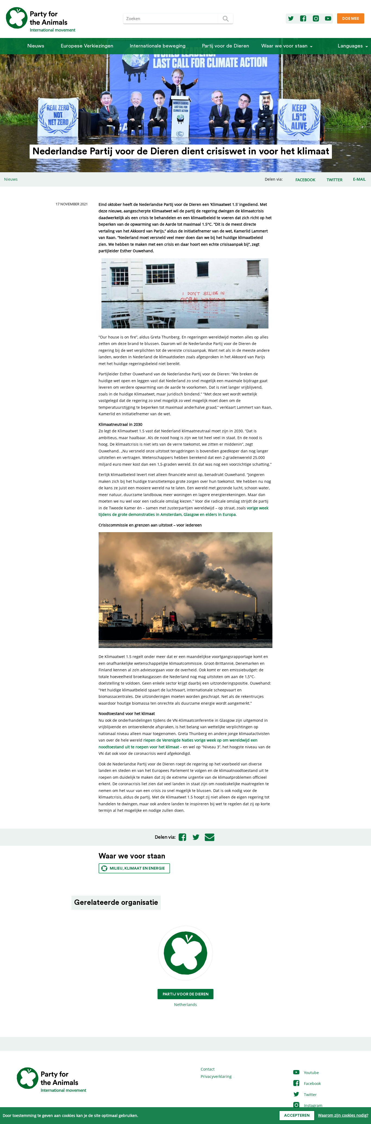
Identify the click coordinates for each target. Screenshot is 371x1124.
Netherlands (186, 999)
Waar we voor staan (284, 46)
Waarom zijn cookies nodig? (343, 1115)
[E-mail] (209, 837)
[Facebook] (303, 19)
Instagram (312, 1105)
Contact (208, 1069)
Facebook (312, 1083)
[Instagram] (316, 19)
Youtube (311, 1072)
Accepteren (297, 1115)
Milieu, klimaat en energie (137, 868)
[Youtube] (328, 19)
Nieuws (35, 46)
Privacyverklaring (216, 1076)
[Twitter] (291, 19)
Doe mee (350, 19)
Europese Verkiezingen (87, 46)
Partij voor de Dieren (225, 46)
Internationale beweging (158, 46)
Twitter (310, 1094)
